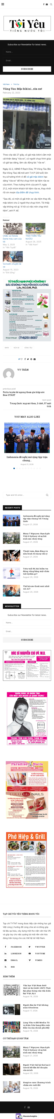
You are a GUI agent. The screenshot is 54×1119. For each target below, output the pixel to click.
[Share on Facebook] (25, 359)
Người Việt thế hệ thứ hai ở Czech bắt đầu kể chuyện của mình (36, 1067)
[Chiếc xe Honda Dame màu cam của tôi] (13, 228)
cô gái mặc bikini (35, 176)
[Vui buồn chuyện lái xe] (13, 257)
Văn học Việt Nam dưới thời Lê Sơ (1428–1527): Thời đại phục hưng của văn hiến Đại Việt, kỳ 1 (37, 989)
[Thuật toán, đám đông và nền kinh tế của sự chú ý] (11, 555)
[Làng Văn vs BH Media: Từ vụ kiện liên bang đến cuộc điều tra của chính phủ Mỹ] (11, 1027)
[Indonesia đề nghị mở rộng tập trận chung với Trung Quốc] (27, 438)
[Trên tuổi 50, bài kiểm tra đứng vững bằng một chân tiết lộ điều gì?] (11, 573)
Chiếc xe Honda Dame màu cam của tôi (12, 239)
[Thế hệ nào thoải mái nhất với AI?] (11, 590)
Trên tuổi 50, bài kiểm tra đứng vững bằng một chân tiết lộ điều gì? (36, 571)
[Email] (47, 4)
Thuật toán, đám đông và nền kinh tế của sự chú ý (35, 552)
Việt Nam (6, 84)
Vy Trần (23, 369)
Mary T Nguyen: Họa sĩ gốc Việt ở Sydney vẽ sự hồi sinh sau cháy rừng (36, 536)
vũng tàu (28, 348)
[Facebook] (43, 4)
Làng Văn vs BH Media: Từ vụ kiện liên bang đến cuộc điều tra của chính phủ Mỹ (36, 1025)
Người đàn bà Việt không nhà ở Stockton (35, 1006)
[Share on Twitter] (28, 359)
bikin (7, 348)
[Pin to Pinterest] (31, 359)
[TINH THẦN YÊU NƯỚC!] (36, 228)
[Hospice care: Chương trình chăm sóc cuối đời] (11, 1087)
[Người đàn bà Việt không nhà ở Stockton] (11, 1009)
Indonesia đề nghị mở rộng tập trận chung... (27, 458)
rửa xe (16, 348)
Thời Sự (16, 84)
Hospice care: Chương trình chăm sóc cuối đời (37, 1083)
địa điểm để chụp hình (27, 192)
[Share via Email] (35, 359)
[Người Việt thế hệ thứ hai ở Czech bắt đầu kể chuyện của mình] (11, 1069)
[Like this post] (21, 359)
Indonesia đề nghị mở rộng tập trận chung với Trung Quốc (36, 519)
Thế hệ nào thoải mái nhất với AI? (36, 587)
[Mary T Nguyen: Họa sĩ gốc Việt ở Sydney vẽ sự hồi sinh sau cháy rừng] (11, 538)
